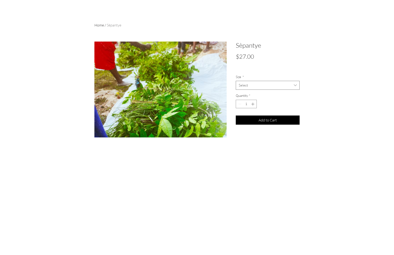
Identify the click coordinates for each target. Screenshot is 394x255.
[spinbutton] (246, 104)
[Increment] (253, 104)
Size (240, 77)
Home (99, 25)
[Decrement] (239, 104)
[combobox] (268, 85)
